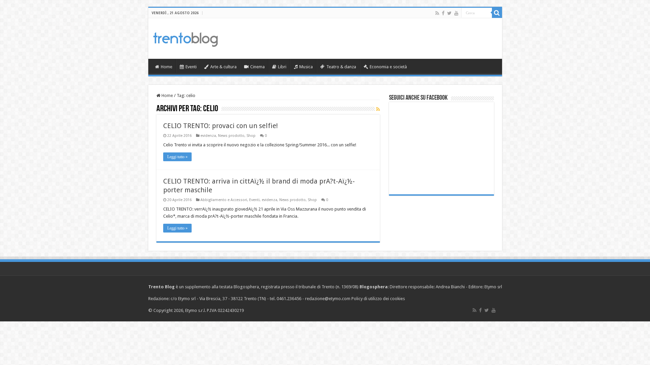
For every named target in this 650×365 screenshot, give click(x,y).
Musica (306, 66)
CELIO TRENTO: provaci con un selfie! (220, 126)
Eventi (191, 66)
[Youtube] (456, 13)
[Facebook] (443, 13)
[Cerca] (497, 13)
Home (166, 66)
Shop (251, 135)
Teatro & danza (341, 66)
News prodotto (231, 135)
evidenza (208, 135)
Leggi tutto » (177, 156)
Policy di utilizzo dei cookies (378, 298)
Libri (282, 66)
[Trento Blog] (185, 38)
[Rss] (437, 13)
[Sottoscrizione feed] (378, 109)
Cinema (257, 66)
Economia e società (388, 66)
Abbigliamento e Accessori (223, 200)
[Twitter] (449, 13)
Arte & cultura (223, 66)
